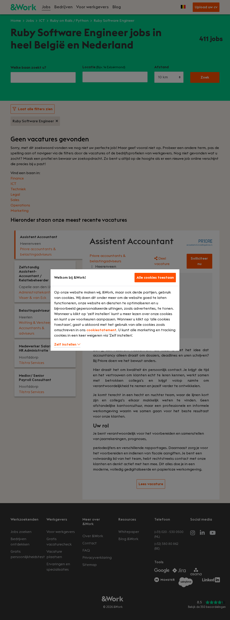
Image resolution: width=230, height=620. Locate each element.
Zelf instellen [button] (65, 344)
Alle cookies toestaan (155, 277)
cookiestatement (101, 330)
